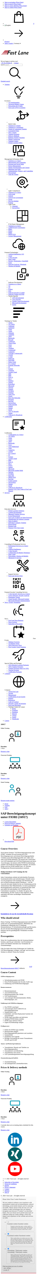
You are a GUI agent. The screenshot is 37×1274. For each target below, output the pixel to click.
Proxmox (11, 399)
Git (9, 286)
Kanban (10, 203)
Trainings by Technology (15, 127)
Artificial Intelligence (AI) (16, 254)
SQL (9, 291)
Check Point (12, 343)
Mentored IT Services (14, 558)
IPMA (10, 229)
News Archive (12, 622)
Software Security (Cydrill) (16, 292)
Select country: (9, 43)
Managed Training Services (16, 514)
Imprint (7, 1185)
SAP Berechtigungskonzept (16, 967)
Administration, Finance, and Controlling (20, 171)
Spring (14, 304)
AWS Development (18, 298)
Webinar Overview (14, 642)
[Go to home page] (15, 59)
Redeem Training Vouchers (16, 137)
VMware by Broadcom (15, 415)
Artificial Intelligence (14, 549)
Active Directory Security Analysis (18, 595)
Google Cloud (12, 372)
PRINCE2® (12, 234)
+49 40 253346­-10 (6, 63)
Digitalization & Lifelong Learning (18, 519)
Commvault (11, 350)
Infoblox (10, 381)
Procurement (12, 173)
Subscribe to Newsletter (15, 624)
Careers (7, 720)
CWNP (10, 355)
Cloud (10, 256)
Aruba (10, 331)
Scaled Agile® (12, 481)
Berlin (14, 708)
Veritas (10, 413)
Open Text (11, 394)
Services (7, 493)
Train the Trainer (13, 174)
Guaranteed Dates (13, 131)
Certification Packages (15, 672)
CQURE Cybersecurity (15, 353)
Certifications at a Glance (15, 434)
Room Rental (12, 524)
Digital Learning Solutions (16, 511)
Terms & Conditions (11, 1184)
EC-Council (12, 363)
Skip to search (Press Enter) (13, 4)
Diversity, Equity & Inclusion (17, 703)
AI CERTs (11, 324)
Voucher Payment (13, 670)
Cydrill (10, 357)
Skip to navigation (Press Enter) (14, 2)
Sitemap (7, 1191)
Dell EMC (11, 360)
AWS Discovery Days (15, 645)
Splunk (10, 408)
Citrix (10, 346)
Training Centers (13, 141)
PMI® (10, 233)
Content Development (15, 512)
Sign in (7, 1192)
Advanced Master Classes (16, 104)
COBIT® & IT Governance (16, 227)
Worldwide (15, 719)
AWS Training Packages (15, 667)
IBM (9, 375)
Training (7, 84)
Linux (10, 263)
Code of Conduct (13, 702)
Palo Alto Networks (14, 398)
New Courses (12, 132)
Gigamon (11, 370)
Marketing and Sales (14, 169)
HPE (9, 374)
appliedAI (11, 328)
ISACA (10, 377)
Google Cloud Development (20, 301)
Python (10, 289)
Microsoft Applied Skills (15, 470)
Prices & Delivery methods (13, 823)
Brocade (10, 340)
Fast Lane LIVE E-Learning (16, 107)
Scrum (10, 199)
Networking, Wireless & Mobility (18, 556)
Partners (10, 698)
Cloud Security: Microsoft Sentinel (18, 599)
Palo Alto (11, 475)
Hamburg (15, 712)
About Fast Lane (13, 691)
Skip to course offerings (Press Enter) (16, 6)
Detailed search (5, 81)
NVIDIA (11, 391)
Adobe (10, 322)
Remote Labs (12, 526)
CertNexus (11, 341)
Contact (16, 63)
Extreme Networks (14, 365)
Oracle (10, 396)
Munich (14, 714)
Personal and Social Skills (16, 164)
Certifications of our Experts (16, 697)
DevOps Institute (13, 201)
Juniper (10, 382)
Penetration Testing (14, 597)
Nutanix (10, 389)
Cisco (10, 345)
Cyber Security (12, 257)
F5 (9, 367)
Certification (8, 416)
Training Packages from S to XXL (18, 668)
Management (12, 695)
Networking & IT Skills (15, 106)
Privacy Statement (10, 1187)
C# (9, 287)
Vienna (14, 715)
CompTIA (11, 352)
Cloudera (11, 348)
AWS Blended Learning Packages (18, 665)
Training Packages (13, 134)
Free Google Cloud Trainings (17, 647)
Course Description (10, 822)
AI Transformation (13, 102)
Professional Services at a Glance (18, 546)
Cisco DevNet (16, 299)
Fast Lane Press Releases (15, 620)
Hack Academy (13, 521)
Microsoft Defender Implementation (19, 601)
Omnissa (11, 393)
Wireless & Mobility (14, 266)
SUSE (10, 410)
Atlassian (15, 206)
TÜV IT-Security (13, 411)
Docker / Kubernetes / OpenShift (18, 261)
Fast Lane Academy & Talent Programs (20, 517)
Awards (10, 693)
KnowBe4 (11, 384)
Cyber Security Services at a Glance (19, 594)
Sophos (10, 406)
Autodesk (11, 334)
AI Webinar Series (13, 643)
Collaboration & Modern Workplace (19, 552)
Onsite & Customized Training (17, 129)
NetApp (10, 387)
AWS (10, 336)
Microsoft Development (19, 303)
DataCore (11, 358)
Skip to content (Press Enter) (13, 7)
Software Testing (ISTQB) (16, 294)
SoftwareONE (12, 404)
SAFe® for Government (15, 197)
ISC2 (9, 379)
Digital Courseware (14, 139)
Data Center (12, 259)
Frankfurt (15, 710)
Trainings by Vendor (14, 125)
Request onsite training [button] (7, 800)
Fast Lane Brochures (14, 705)
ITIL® (10, 231)
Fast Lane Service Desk (15, 576)
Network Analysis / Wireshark (17, 264)
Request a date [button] (5, 751)
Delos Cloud (12, 362)
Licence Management (14, 236)
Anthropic (11, 326)
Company (7, 673)
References (11, 700)
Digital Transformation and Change (19, 167)
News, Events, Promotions (12, 602)
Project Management (14, 166)
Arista (10, 329)
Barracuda (11, 338)
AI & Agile (11, 194)
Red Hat (10, 401)
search (3, 65)
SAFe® (10, 196)
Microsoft (11, 386)
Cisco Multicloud (13, 446)
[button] (17, 43)
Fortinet (10, 369)
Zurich (14, 717)
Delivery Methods (13, 136)
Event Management (14, 516)
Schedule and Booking (11, 825)
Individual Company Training (17, 523)
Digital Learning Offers (15, 143)
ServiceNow (16, 208)
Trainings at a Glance (14, 161)
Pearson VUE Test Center (16, 528)
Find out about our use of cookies (13, 1266)
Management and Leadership (17, 162)
